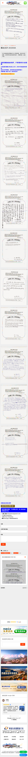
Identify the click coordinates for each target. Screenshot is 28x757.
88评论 (15, 719)
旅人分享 (22, 739)
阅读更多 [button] (5, 712)
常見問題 (14, 736)
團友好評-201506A (8, 580)
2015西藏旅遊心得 (12, 45)
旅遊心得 (6, 45)
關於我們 (6, 736)
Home (2, 45)
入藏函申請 (6, 739)
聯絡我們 (14, 739)
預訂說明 (22, 736)
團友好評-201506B (8, 569)
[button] (14, 622)
